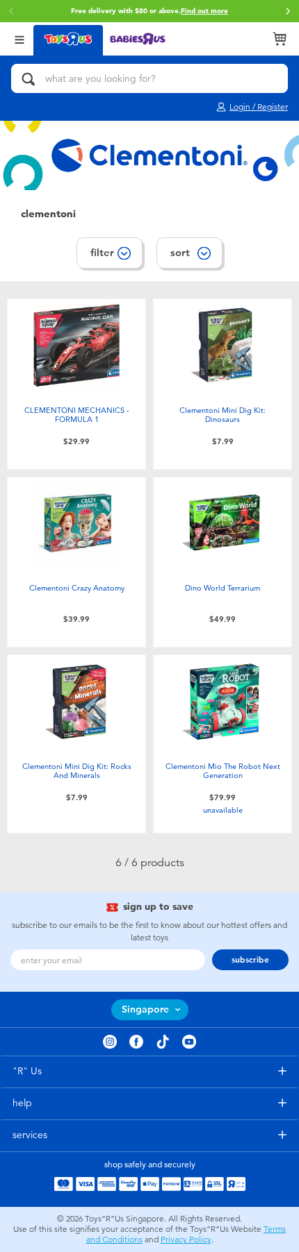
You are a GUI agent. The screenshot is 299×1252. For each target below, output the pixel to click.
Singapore (145, 1009)
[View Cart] (279, 39)
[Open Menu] (19, 38)
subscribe (250, 960)
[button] (287, 11)
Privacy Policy (186, 1239)
